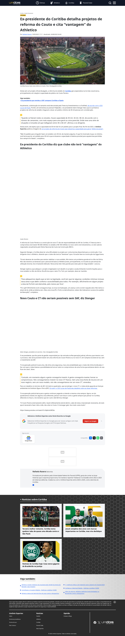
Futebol (38, 616)
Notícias (39, 613)
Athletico (38, 619)
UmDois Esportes (16, 613)
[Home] (14, 2)
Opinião (67, 613)
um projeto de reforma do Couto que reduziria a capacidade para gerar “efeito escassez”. (72, 129)
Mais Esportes (40, 628)
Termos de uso (13, 622)
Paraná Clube (39, 625)
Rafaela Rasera (27, 34)
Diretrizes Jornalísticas (15, 619)
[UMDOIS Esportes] (107, 622)
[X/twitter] (99, 622)
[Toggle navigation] (114, 2)
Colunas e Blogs (68, 616)
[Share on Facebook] (90, 438)
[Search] (110, 3)
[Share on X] (94, 438)
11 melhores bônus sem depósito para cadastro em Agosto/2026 (85, 585)
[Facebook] (95, 622)
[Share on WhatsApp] (97, 438)
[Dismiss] (101, 421)
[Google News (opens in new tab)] (28, 438)
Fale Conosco (12, 625)
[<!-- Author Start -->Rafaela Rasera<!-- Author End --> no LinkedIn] (33, 485)
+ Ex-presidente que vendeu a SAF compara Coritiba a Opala (42, 100)
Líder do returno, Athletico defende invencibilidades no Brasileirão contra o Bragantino (82, 592)
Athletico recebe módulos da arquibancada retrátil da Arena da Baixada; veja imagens (41, 586)
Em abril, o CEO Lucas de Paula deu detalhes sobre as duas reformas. (73, 388)
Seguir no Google (90, 421)
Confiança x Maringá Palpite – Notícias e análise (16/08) (82, 588)
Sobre (10, 616)
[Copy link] (101, 438)
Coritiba (68, 91)
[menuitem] (40, 3)
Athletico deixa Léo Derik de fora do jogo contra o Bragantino (40, 593)
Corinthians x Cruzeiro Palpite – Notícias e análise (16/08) (39, 590)
